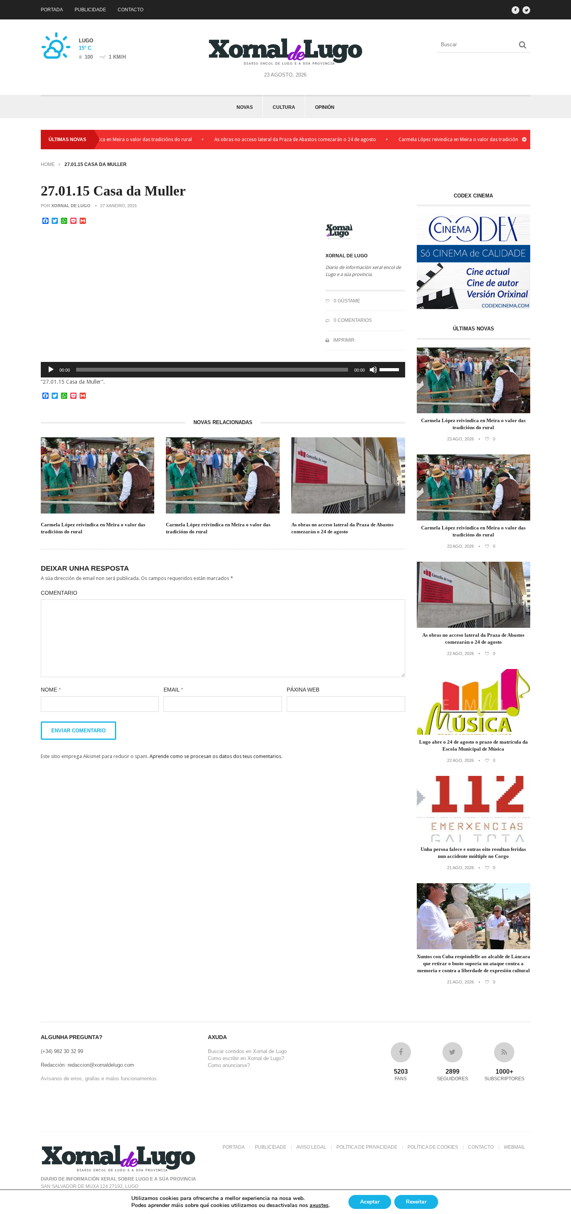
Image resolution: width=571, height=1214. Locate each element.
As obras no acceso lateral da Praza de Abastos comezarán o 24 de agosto (271, 139)
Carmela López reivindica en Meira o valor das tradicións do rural (445, 139)
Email (173, 689)
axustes (319, 1205)
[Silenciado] (373, 370)
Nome (51, 689)
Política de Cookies (432, 1147)
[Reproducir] (51, 370)
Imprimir (343, 340)
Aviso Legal (311, 1147)
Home (48, 164)
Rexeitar (416, 1201)
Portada (52, 9)
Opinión (324, 107)
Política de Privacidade (366, 1147)
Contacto (130, 9)
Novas (245, 107)
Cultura (284, 107)
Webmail (514, 1147)
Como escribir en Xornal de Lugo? (246, 1058)
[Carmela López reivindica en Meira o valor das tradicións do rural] (474, 411)
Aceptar (370, 1201)
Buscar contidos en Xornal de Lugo (247, 1051)
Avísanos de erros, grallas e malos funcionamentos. (99, 1078)
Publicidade (90, 9)
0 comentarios (352, 320)
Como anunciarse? (229, 1065)
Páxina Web (303, 689)
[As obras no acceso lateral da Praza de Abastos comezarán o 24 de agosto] (474, 626)
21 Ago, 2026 (460, 867)
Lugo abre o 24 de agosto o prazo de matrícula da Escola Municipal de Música (473, 745)
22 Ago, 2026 (460, 653)
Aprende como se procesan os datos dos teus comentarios (215, 756)
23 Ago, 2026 (460, 439)
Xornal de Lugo (71, 205)
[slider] (390, 369)
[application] (223, 369)
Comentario (59, 593)
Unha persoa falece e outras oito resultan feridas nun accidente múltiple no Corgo (473, 852)
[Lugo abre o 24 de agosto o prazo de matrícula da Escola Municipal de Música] (474, 733)
